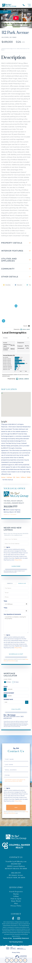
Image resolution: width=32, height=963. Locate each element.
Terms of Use (7, 938)
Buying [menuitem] (16, 894)
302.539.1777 (10, 506)
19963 (29, 477)
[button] (2, 18)
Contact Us (7, 514)
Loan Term (7, 679)
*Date (5, 601)
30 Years (8, 682)
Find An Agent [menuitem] (16, 899)
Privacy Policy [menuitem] (16, 906)
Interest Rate (8, 699)
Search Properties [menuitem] (16, 892)
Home (3, 477)
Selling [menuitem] (16, 896)
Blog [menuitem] (16, 903)
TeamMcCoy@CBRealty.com (16, 861)
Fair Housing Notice (16, 942)
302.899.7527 (16, 864)
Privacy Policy (18, 560)
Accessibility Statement (21, 938)
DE (14, 477)
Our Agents (13, 514)
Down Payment (9, 693)
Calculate (15, 709)
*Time (5, 608)
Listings (9, 477)
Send (16, 807)
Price (5, 686)
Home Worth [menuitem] (16, 901)
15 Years (16, 682)
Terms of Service (11, 660)
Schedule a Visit (22, 583)
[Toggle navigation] (29, 5)
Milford (23, 477)
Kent (18, 477)
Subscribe (16, 566)
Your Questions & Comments (12, 614)
